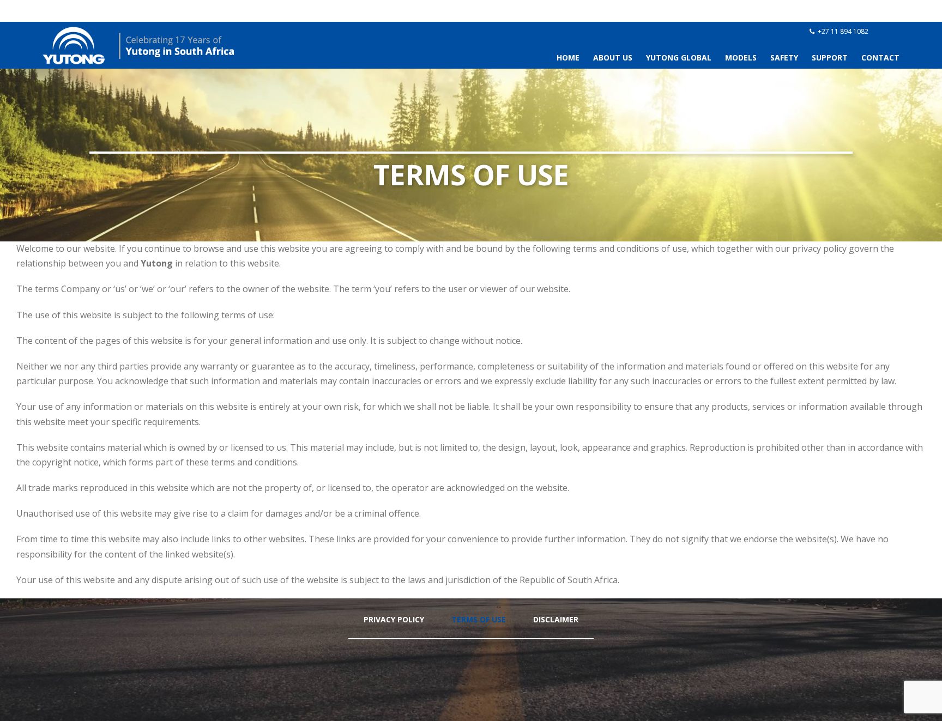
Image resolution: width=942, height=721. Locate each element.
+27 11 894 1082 (843, 31)
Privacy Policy (394, 619)
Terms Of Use (478, 619)
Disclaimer (555, 619)
